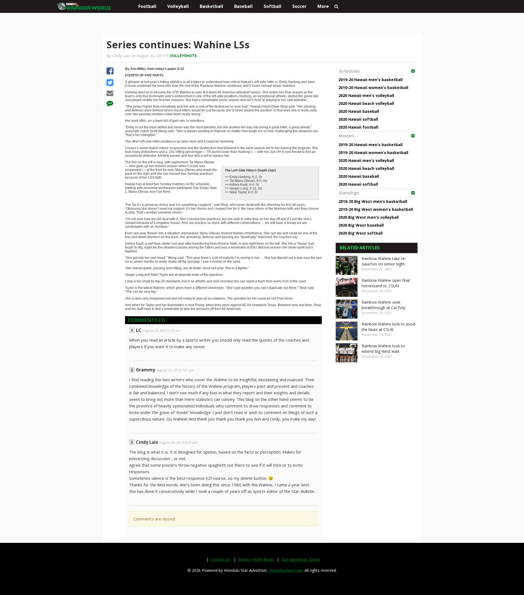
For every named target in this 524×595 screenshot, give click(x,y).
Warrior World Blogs (256, 559)
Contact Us (221, 559)
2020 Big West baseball (361, 225)
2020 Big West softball (360, 233)
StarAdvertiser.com (286, 570)
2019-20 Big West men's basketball (372, 201)
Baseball (243, 6)
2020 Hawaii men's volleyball (366, 95)
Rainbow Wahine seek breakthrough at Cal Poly (383, 305)
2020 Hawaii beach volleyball (366, 103)
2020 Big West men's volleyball (368, 217)
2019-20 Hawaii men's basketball (370, 79)
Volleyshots (183, 55)
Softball (272, 6)
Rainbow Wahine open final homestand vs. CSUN (386, 283)
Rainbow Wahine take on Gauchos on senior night (384, 261)
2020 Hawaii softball (358, 119)
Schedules (348, 71)
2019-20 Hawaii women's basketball (373, 87)
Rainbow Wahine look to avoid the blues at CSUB (388, 326)
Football (147, 6)
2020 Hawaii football (358, 127)
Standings (348, 193)
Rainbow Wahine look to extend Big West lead (383, 348)
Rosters (346, 136)
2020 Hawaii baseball (358, 111)
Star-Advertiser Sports (300, 559)
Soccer (299, 6)
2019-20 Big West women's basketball (375, 209)
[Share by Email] (109, 94)
